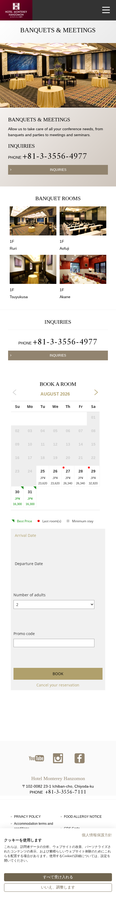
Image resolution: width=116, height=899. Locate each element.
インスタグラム (58, 758)
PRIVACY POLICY (27, 817)
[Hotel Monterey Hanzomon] (16, 10)
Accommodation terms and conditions (33, 826)
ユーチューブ (36, 758)
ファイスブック (79, 758)
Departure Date (29, 563)
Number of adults (29, 594)
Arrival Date (25, 535)
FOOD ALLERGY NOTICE (83, 817)
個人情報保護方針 (97, 835)
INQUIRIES (58, 170)
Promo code (24, 633)
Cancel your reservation (57, 685)
